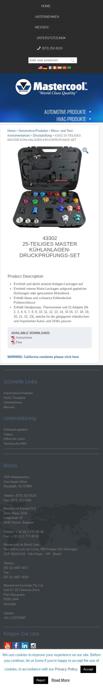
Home (46, 6)
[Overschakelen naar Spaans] (59, 67)
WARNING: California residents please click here (43, 357)
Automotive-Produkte (65, 112)
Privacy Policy (66, 669)
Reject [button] (40, 680)
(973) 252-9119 (52, 48)
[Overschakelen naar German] (45, 67)
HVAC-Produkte (71, 119)
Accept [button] (88, 669)
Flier (18, 342)
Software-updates (16, 429)
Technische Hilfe (15, 443)
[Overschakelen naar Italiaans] (55, 67)
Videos (8, 434)
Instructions (23, 337)
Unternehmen (47, 17)
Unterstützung (50, 38)
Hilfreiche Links (14, 439)
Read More (61, 680)
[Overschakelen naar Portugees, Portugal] (64, 67)
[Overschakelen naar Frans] (50, 67)
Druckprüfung (42, 135)
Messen (41, 27)
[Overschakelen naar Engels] (40, 67)
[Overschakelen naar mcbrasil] (69, 67)
